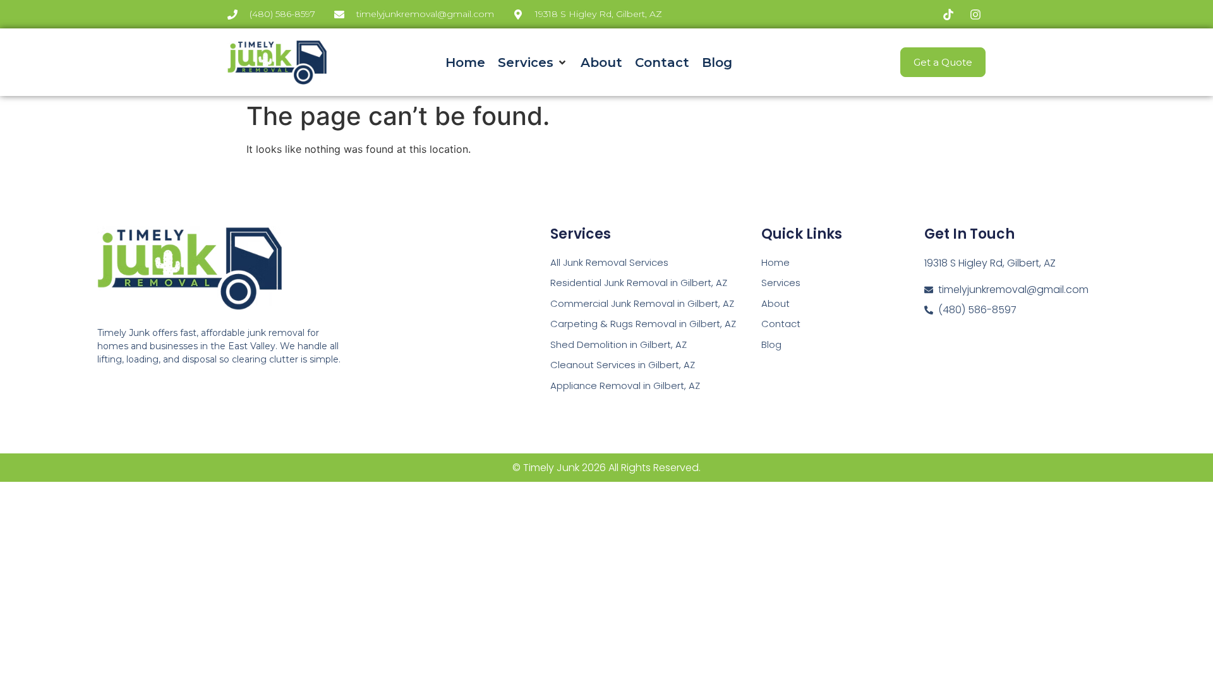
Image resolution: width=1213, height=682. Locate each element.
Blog (771, 344)
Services (780, 282)
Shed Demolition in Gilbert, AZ (618, 344)
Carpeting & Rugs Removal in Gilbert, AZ (643, 323)
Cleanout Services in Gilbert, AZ (622, 364)
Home (775, 262)
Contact (780, 323)
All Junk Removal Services (609, 262)
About (775, 303)
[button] (533, 62)
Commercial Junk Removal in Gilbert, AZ (642, 303)
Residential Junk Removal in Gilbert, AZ (638, 282)
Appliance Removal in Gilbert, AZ (625, 385)
